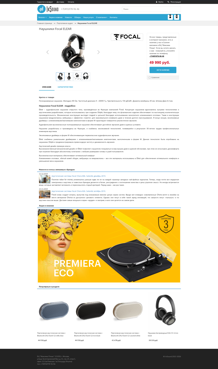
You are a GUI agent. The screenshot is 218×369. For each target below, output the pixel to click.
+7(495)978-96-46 (70, 9)
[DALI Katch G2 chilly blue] (53, 311)
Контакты (113, 17)
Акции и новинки (55, 17)
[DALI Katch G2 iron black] (90, 311)
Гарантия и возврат (45, 2)
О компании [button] (101, 17)
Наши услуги (88, 17)
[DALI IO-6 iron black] (164, 311)
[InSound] (48, 9)
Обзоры (77, 17)
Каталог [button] (41, 17)
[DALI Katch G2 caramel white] (127, 311)
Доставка (60, 2)
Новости (68, 17)
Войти (160, 2)
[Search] (178, 9)
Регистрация (176, 2)
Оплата (71, 2)
